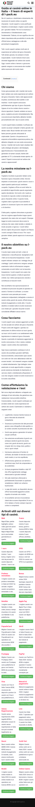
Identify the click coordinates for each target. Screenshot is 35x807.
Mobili (4, 769)
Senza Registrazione (7, 710)
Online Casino (24, 769)
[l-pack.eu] (8, 2)
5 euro (21, 518)
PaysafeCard (6, 626)
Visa (3, 682)
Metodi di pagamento (23, 683)
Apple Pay (23, 601)
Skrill (21, 626)
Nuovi (3, 741)
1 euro (4, 548)
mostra (14, 78)
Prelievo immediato (5, 575)
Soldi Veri (23, 741)
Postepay (5, 654)
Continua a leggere (8, 543)
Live (20, 709)
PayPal (21, 654)
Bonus (21, 574)
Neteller (4, 601)
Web (3, 518)
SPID (21, 548)
